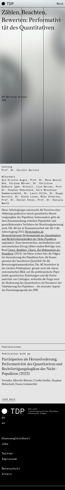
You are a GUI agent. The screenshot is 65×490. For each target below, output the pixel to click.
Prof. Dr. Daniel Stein (18, 199)
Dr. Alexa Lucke (26, 196)
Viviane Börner (19, 183)
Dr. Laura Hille (35, 193)
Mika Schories (50, 196)
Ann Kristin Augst (14, 179)
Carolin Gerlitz (42, 380)
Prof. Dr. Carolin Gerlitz (20, 170)
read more (8, 399)
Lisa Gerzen (44, 186)
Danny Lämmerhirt (26, 384)
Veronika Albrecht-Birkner (17, 380)
